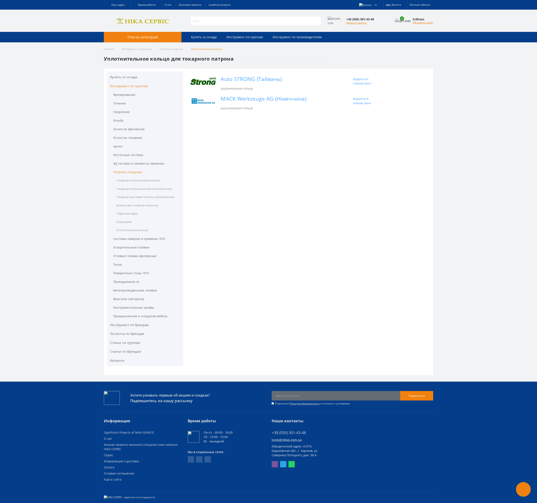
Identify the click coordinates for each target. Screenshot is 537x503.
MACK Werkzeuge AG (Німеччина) (263, 98)
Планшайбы (124, 222)
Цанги (118, 146)
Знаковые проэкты (190, 4)
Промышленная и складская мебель (140, 316)
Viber (275, 464)
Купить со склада (204, 37)
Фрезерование (124, 95)
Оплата (109, 467)
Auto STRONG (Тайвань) (251, 78)
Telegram (283, 464)
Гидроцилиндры (127, 213)
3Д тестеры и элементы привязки (138, 163)
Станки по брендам (125, 351)
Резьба (118, 120)
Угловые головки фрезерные (135, 256)
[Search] (317, 21)
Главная (109, 49)
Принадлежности (126, 282)
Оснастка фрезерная (129, 129)
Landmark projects (220, 4)
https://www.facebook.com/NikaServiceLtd (191, 459)
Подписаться (417, 396)
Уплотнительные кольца (132, 230)
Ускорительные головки (131, 247)
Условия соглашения (119, 473)
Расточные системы (128, 155)
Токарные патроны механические (138, 180)
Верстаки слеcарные (128, 299)
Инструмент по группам (245, 37)
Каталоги (117, 360)
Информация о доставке (121, 461)
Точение (119, 103)
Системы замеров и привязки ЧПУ (139, 239)
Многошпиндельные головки (135, 290)
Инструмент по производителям (297, 37)
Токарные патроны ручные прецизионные (144, 189)
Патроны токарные (171, 49)
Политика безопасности (305, 403)
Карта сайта (112, 479)
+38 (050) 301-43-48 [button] (289, 432)
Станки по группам (125, 343)
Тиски (117, 264)
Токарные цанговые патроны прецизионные (145, 197)
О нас (168, 4)
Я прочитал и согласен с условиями (312, 403)
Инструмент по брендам (129, 325)
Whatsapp (291, 464)
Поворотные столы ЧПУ (131, 273)
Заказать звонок (356, 23)
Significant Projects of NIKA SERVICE (129, 432)
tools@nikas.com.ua (287, 440)
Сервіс (108, 455)
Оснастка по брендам (127, 333)
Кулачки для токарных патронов (137, 205)
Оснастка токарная (127, 138)
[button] (145, 5)
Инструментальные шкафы (133, 307)
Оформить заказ (423, 22)
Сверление (121, 112)
